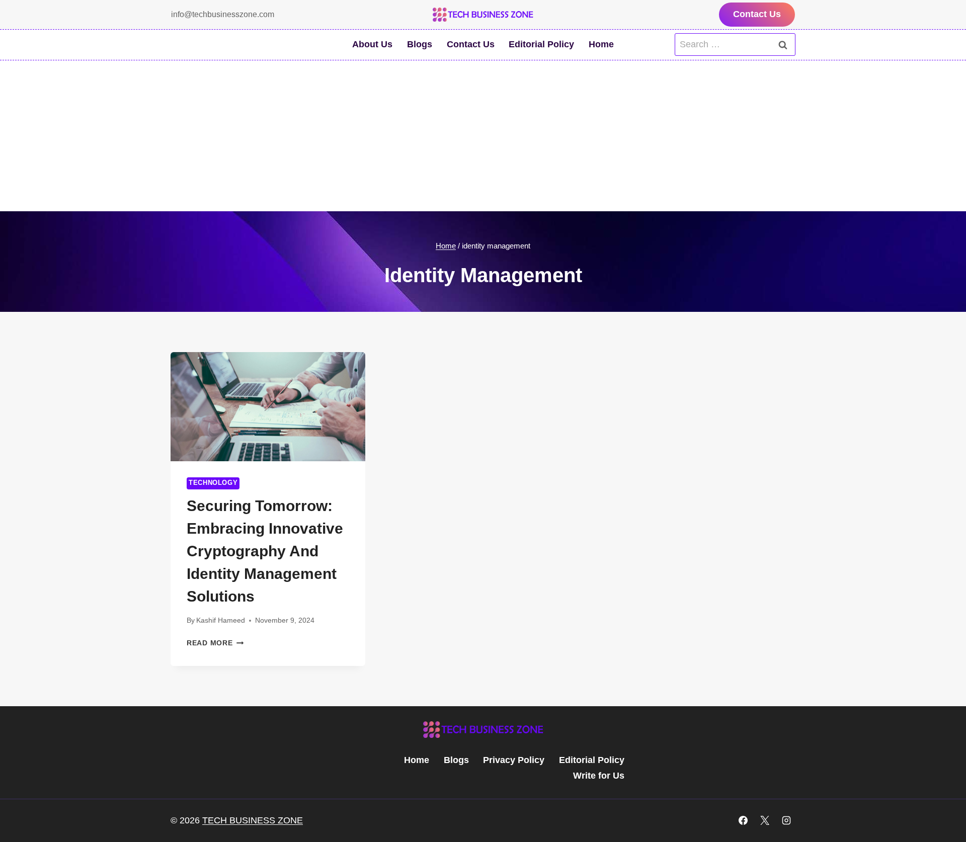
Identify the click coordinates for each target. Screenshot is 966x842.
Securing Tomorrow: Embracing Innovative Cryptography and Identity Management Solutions (265, 551)
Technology (213, 482)
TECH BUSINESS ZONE (252, 820)
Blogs (419, 44)
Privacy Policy (513, 760)
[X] (765, 820)
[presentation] (268, 407)
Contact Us (757, 14)
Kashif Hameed (220, 620)
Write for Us (598, 776)
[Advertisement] (483, 135)
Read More (215, 643)
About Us (372, 44)
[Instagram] (786, 820)
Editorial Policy (541, 44)
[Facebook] (743, 820)
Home (601, 44)
